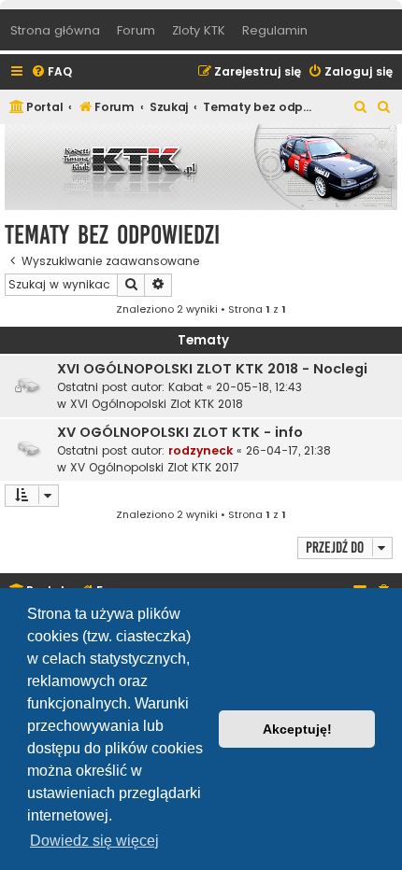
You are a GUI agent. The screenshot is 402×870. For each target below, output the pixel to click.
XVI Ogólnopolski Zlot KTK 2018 (156, 404)
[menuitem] (51, 72)
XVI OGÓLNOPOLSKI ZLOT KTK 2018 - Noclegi (212, 368)
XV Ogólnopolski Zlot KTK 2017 (154, 467)
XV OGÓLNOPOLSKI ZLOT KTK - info (180, 432)
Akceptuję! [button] (297, 729)
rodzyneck (200, 450)
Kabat (185, 387)
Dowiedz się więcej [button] (94, 841)
